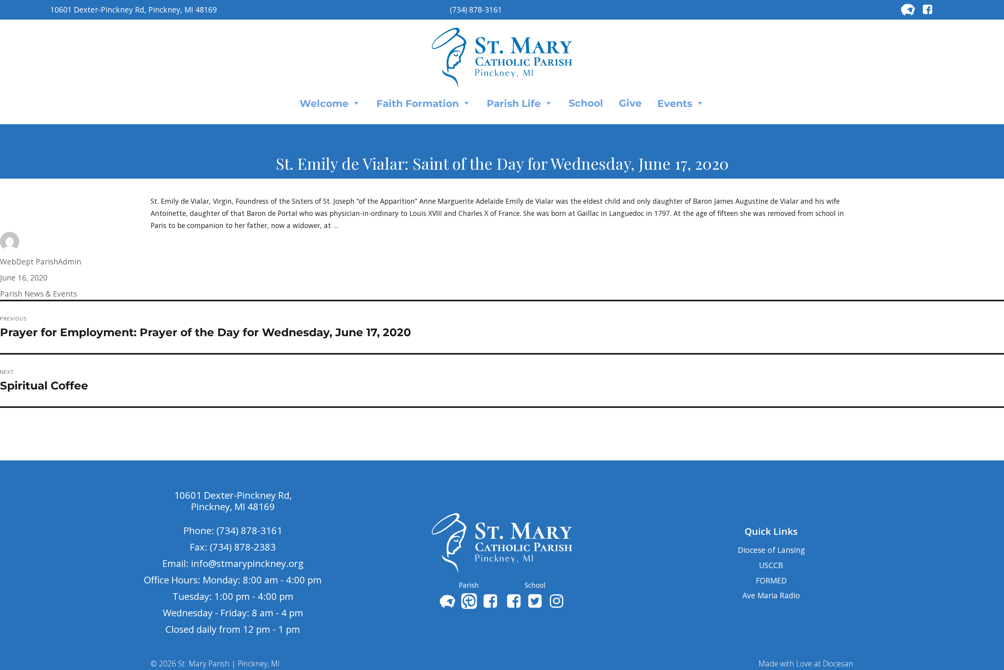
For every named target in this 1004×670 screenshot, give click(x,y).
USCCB (771, 565)
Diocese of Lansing (771, 550)
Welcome (324, 103)
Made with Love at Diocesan (805, 663)
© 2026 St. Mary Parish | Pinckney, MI (215, 663)
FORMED (771, 580)
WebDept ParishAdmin (40, 261)
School (586, 103)
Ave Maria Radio (771, 595)
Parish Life (514, 103)
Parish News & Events (38, 293)
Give (630, 103)
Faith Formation (417, 103)
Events (674, 103)
